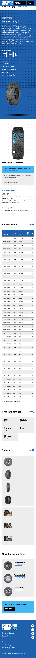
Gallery (5, 72)
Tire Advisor (7, 75)
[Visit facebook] (32, 633)
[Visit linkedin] (32, 625)
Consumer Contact (8, 633)
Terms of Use (6, 642)
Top (30, 224)
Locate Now (9, 609)
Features (5, 64)
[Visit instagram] (32, 629)
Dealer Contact (7, 636)
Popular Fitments (9, 69)
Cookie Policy (6, 645)
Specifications (8, 67)
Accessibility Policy (8, 648)
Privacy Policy (6, 639)
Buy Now (29, 3)
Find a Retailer (18, 3)
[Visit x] (32, 637)
